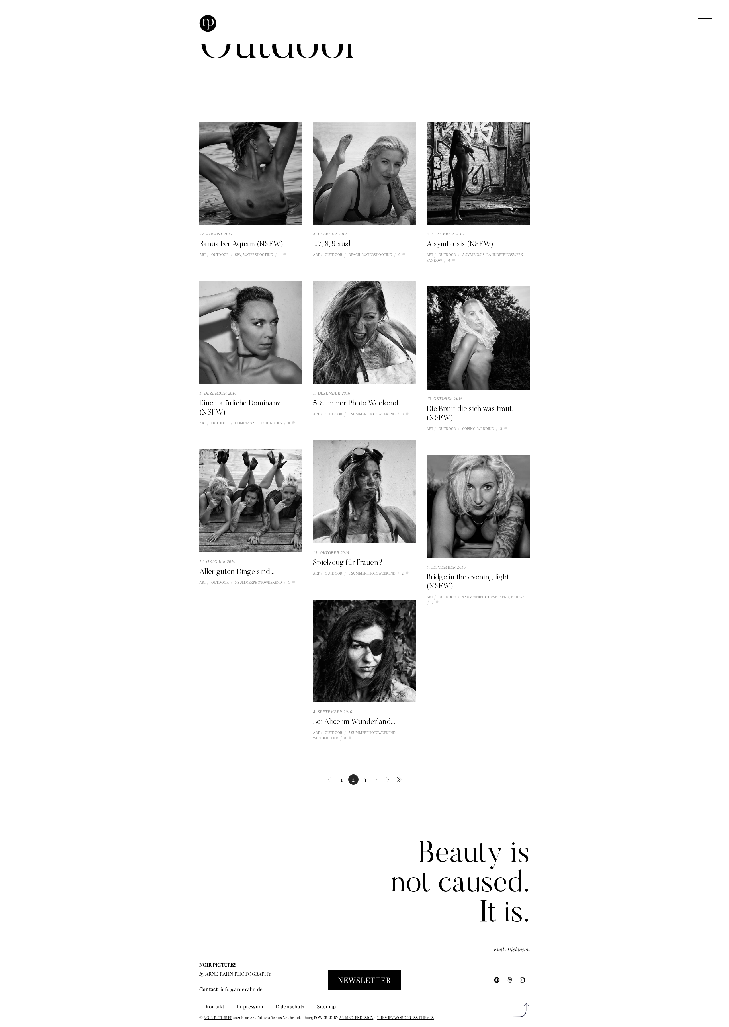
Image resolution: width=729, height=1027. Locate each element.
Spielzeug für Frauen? (347, 563)
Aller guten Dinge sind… (237, 572)
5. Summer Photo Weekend (355, 403)
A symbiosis (473, 255)
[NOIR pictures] (207, 28)
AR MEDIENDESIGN (356, 1017)
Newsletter (364, 980)
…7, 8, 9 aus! (332, 244)
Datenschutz (290, 1006)
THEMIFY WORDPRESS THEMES (405, 1017)
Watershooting (258, 255)
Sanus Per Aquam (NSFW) (241, 244)
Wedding (485, 429)
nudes (276, 423)
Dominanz (245, 423)
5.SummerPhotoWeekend (372, 414)
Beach (355, 255)
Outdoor (220, 255)
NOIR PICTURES (218, 1017)
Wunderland (325, 738)
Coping (469, 429)
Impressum (250, 1006)
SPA (238, 255)
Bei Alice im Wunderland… (354, 722)
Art (202, 255)
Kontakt (215, 1006)
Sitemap (326, 1006)
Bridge (517, 597)
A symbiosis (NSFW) (460, 244)
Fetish (262, 423)
